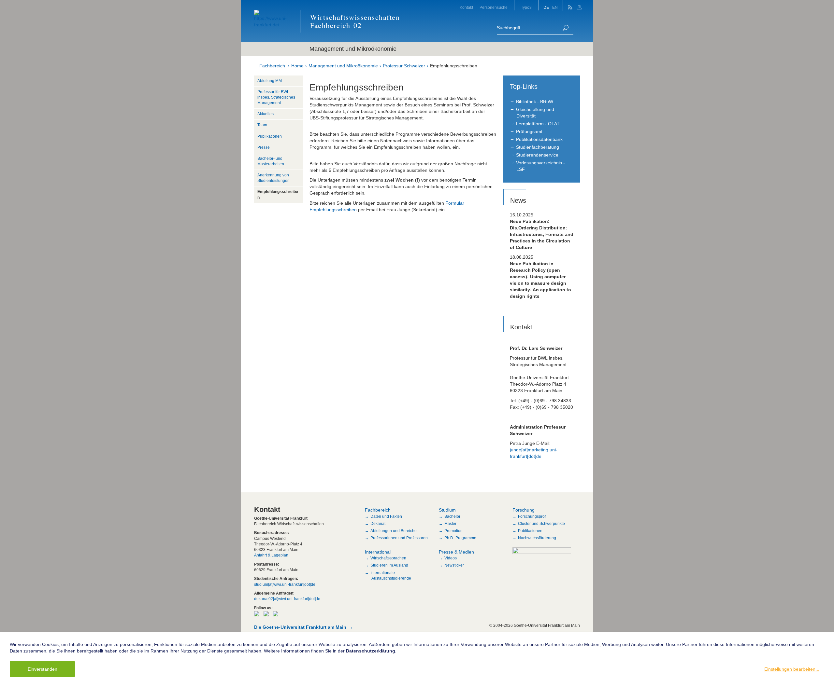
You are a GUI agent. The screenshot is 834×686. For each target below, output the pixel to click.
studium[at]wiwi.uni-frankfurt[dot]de (284, 584)
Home (297, 65)
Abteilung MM (269, 80)
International (378, 552)
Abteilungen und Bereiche (393, 530)
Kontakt (466, 7)
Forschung (523, 510)
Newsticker (454, 565)
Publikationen (269, 136)
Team (262, 125)
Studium (447, 510)
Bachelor (452, 516)
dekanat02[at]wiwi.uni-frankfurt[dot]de (287, 599)
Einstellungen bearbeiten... (791, 669)
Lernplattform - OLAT (538, 123)
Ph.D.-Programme (460, 538)
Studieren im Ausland (389, 565)
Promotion (453, 530)
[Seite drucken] (580, 5)
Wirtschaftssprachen (388, 558)
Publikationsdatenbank (539, 139)
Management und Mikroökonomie (343, 65)
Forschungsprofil (533, 516)
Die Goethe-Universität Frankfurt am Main (300, 627)
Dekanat (377, 523)
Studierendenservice (537, 155)
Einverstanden (42, 669)
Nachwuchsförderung (537, 538)
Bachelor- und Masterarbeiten (270, 161)
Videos (450, 558)
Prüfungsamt (529, 131)
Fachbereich (272, 65)
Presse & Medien (456, 552)
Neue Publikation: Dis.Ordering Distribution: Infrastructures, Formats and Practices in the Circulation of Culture (541, 234)
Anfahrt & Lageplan (271, 555)
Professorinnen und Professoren (399, 538)
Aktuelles (265, 114)
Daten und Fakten (386, 516)
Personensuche (494, 7)
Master (450, 523)
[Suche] (565, 27)
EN (555, 7)
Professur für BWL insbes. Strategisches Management (276, 97)
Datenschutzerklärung (370, 650)
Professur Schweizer (404, 65)
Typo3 (526, 7)
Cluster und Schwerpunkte (541, 523)
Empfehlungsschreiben (453, 65)
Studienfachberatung (537, 147)
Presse (263, 147)
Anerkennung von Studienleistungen (273, 178)
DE (546, 7)
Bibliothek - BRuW (534, 101)
